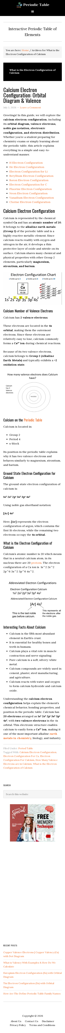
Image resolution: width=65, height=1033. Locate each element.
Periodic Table (33, 419)
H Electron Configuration (26, 162)
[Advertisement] (26, 892)
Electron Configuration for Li (28, 171)
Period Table (25, 748)
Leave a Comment (30, 107)
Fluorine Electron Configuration (30, 189)
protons (36, 562)
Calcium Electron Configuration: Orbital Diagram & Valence (24, 95)
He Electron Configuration (26, 167)
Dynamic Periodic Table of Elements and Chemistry (32, 5)
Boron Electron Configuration (28, 180)
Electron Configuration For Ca (21, 756)
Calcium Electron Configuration (38, 752)
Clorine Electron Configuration (29, 202)
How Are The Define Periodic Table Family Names (32, 993)
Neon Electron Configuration (28, 193)
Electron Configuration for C (28, 184)
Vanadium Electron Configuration (31, 197)
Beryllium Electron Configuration (31, 176)
